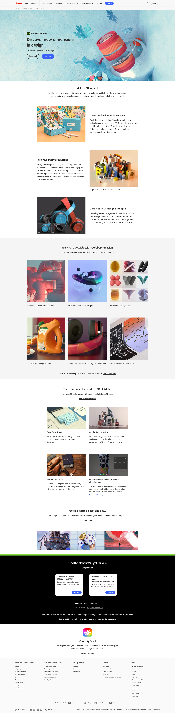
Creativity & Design (30, 3)
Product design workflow (42, 363)
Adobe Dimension (47, 3)
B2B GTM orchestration (50, 677)
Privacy (102, 709)
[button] (148, 3)
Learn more (87, 520)
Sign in (154, 3)
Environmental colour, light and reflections (90, 363)
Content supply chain (49, 669)
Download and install (108, 669)
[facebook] (31, 710)
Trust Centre (135, 688)
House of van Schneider (111, 189)
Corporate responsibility (138, 680)
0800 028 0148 (95, 603)
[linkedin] (41, 710)
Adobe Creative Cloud (27, 8)
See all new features (87, 398)
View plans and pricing (87, 653)
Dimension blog (109, 373)
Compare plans (87, 568)
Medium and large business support (112, 677)
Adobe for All (135, 693)
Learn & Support (86, 3)
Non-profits (76, 669)
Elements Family (19, 682)
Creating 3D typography (125, 363)
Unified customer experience (51, 671)
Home (17, 8)
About (133, 669)
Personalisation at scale (50, 666)
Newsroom (135, 677)
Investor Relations (136, 682)
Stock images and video (20, 685)
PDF (16, 677)
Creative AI (17, 666)
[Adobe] (19, 3)
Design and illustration (20, 671)
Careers (134, 671)
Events (134, 674)
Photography (18, 669)
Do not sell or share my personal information (135, 709)
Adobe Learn (106, 674)
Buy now (109, 3)
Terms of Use (108, 709)
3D (15, 680)
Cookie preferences (118, 709)
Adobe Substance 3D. (124, 222)
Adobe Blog (135, 696)
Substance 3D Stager (96, 494)
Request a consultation (95, 608)
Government (76, 671)
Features (58, 3)
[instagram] (34, 710)
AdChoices (157, 709)
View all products (19, 688)
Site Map (150, 709)
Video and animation (20, 674)
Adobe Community (107, 671)
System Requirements (72, 3)
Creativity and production (50, 674)
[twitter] (38, 710)
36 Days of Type (125, 305)
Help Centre (106, 666)
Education (75, 666)
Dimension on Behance (45, 305)
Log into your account (137, 666)
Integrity (134, 690)
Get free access (110, 619)
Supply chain (135, 685)
